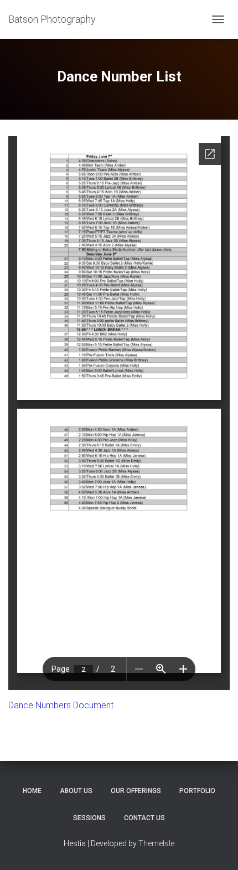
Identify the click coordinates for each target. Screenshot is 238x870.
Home (32, 791)
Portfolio (197, 791)
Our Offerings (136, 791)
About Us (76, 791)
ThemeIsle (156, 843)
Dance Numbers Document (60, 705)
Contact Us (144, 818)
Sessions (89, 818)
